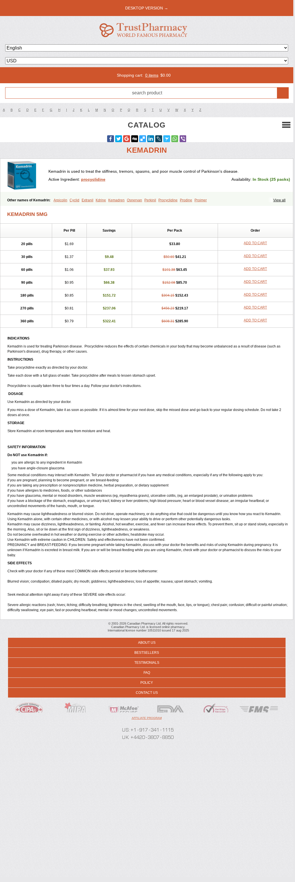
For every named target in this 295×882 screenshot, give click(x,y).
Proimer (200, 200)
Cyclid (74, 200)
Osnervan (134, 200)
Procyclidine (168, 200)
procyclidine (93, 179)
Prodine (186, 200)
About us (147, 643)
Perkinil (150, 200)
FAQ (146, 673)
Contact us (147, 693)
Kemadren (116, 200)
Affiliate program (147, 718)
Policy (146, 683)
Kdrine (101, 200)
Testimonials (146, 663)
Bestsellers (146, 653)
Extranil (87, 200)
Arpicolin (60, 200)
